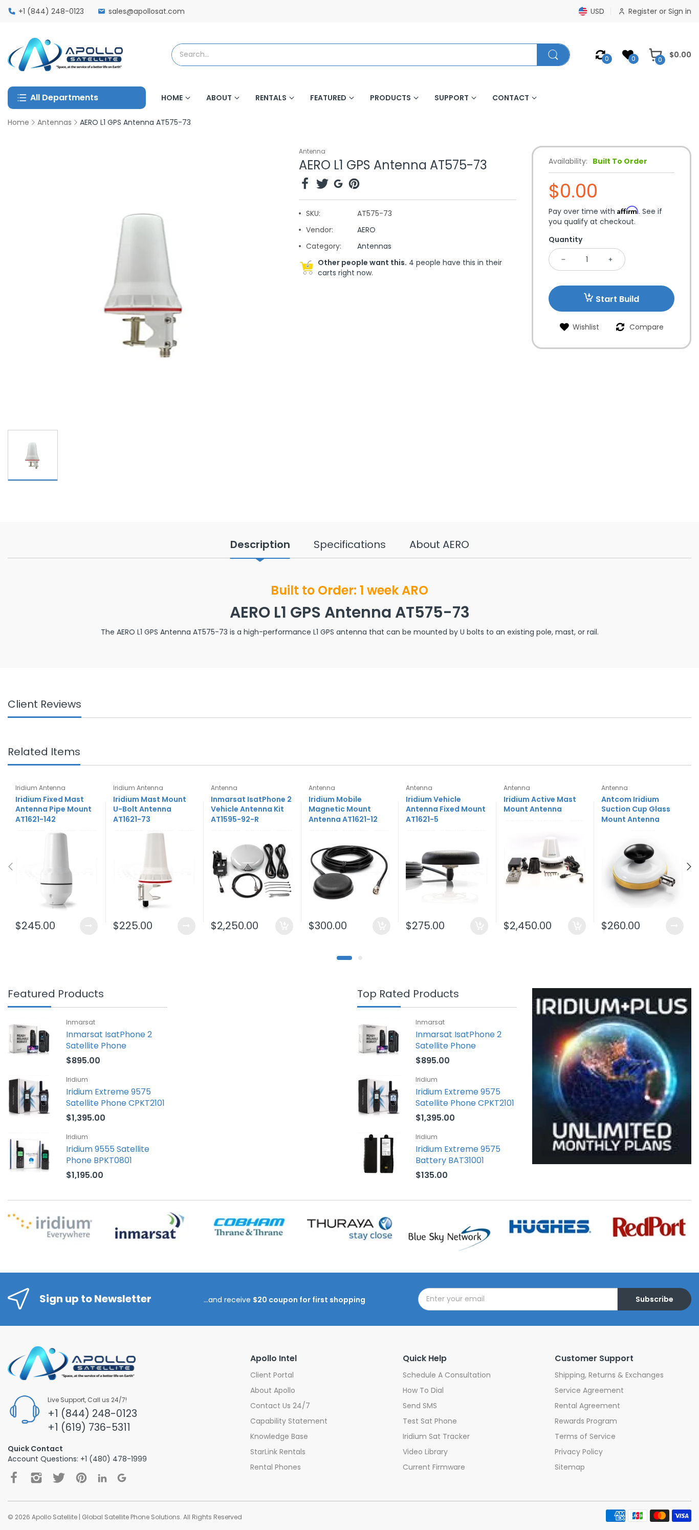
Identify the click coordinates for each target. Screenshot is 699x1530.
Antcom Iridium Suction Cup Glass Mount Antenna (635, 809)
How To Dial (423, 1390)
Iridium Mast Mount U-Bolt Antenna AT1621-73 (149, 809)
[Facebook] (305, 185)
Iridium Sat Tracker (436, 1436)
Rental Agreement (587, 1406)
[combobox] (354, 54)
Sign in (679, 11)
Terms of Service (585, 1436)
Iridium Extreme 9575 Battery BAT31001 (458, 1154)
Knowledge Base (279, 1436)
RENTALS (271, 98)
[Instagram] (36, 1478)
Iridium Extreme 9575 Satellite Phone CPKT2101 (115, 1097)
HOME (172, 98)
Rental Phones (275, 1467)
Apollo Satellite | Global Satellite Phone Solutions (106, 1517)
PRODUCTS (390, 98)
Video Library (425, 1452)
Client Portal (272, 1375)
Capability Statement (288, 1421)
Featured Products (56, 994)
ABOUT (219, 98)
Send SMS (420, 1406)
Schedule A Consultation (447, 1375)
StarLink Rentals (277, 1452)
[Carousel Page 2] (360, 958)
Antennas (374, 246)
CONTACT (510, 98)
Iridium (77, 1079)
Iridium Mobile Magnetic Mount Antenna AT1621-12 (343, 809)
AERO (366, 230)
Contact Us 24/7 (280, 1406)
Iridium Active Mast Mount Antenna (540, 804)
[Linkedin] (102, 1478)
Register (643, 11)
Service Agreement (589, 1390)
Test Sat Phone (430, 1421)
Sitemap (570, 1467)
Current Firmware (434, 1467)
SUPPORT (451, 98)
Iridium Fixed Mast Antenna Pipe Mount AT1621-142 (53, 809)
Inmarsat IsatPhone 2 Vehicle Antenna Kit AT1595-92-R (251, 809)
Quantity (565, 239)
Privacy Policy (579, 1452)
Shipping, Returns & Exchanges (609, 1375)
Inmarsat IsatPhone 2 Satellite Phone (109, 1040)
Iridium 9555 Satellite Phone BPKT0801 (107, 1154)
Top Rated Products (408, 994)
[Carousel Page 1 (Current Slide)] (344, 958)
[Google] (338, 185)
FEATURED (328, 98)
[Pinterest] (354, 185)
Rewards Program (586, 1421)
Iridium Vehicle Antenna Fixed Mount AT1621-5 (446, 809)
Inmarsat (80, 1022)
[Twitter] (322, 185)
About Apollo (272, 1390)
